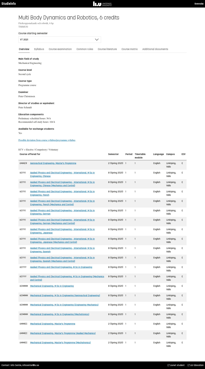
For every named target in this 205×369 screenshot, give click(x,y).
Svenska (198, 3)
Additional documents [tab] (155, 49)
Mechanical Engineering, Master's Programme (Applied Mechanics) (63, 333)
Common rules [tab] (85, 49)
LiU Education (196, 365)
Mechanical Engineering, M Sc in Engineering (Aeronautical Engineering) (65, 295)
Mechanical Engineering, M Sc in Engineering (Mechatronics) (59, 314)
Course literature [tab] (107, 49)
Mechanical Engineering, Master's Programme (52, 323)
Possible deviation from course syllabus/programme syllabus (46, 140)
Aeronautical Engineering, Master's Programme (53, 163)
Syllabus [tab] (39, 49)
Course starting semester (33, 33)
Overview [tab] (24, 49)
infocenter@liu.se (31, 365)
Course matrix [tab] (130, 49)
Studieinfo (9, 4)
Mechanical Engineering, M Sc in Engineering (52, 286)
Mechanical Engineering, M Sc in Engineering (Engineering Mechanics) (64, 304)
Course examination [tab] (60, 49)
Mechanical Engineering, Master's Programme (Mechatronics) (60, 342)
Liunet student (177, 365)
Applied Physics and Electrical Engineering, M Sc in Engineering (61, 267)
